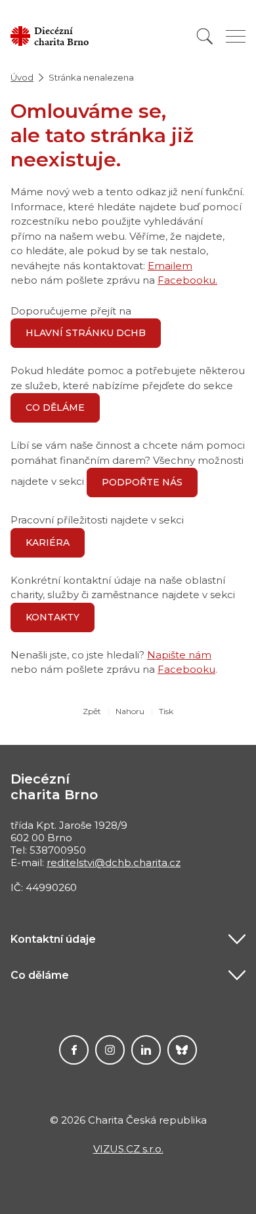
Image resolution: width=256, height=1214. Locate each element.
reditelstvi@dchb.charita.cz (114, 862)
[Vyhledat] (204, 36)
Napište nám (179, 655)
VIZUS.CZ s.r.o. (128, 1149)
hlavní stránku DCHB (86, 333)
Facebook (74, 1050)
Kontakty (52, 617)
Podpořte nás (142, 482)
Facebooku (186, 669)
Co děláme (55, 407)
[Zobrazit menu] (235, 36)
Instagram (110, 1050)
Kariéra (48, 542)
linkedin (146, 1050)
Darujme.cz (182, 1050)
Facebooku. (187, 280)
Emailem (170, 265)
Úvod (22, 77)
